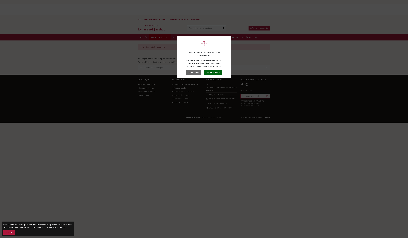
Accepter (9, 232)
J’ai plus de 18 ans (213, 73)
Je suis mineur (193, 73)
